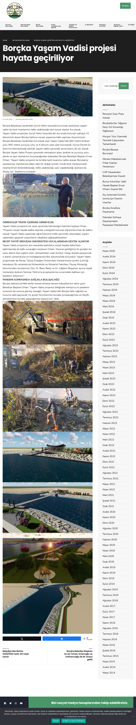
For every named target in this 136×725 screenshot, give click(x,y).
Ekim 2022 (108, 400)
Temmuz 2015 (110, 656)
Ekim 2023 (108, 334)
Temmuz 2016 (110, 633)
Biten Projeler (39, 25)
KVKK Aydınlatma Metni (56, 26)
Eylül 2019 (109, 583)
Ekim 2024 (108, 267)
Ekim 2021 (108, 461)
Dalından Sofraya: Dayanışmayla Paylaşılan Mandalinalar (115, 221)
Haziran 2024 (110, 289)
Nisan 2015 (109, 661)
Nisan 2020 (109, 550)
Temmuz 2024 (110, 284)
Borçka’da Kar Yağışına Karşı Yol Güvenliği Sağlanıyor (114, 127)
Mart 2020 (108, 556)
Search (124, 86)
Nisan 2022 (109, 434)
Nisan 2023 (109, 367)
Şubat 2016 (109, 650)
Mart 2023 (108, 373)
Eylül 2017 (109, 611)
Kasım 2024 (109, 262)
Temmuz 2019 (110, 595)
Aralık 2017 (109, 606)
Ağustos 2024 (110, 278)
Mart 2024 (108, 306)
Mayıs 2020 (109, 545)
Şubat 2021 (109, 500)
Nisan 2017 (109, 617)
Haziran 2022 (110, 423)
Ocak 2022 (108, 445)
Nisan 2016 (109, 645)
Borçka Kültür (102, 25)
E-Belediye (89, 25)
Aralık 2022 (109, 389)
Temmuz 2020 (110, 534)
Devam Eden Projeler (25, 25)
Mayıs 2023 (109, 362)
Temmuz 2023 (110, 350)
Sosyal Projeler (9, 25)
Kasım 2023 (109, 328)
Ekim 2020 (108, 522)
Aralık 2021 (109, 450)
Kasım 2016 (109, 622)
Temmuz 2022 (110, 417)
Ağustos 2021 (110, 473)
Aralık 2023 (109, 323)
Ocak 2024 (108, 317)
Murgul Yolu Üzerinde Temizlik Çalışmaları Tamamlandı (115, 140)
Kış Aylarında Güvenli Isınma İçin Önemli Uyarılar (114, 198)
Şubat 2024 (109, 312)
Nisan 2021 (109, 489)
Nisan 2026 (109, 251)
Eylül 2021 (109, 467)
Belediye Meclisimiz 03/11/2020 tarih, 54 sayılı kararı (16, 652)
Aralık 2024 (109, 256)
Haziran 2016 (110, 639)
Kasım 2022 (109, 395)
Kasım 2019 (109, 572)
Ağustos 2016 (110, 628)
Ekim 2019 (108, 578)
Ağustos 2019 (110, 589)
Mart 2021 (108, 495)
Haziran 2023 (110, 356)
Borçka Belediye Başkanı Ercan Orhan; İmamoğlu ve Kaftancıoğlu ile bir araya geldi (78, 654)
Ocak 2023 (108, 384)
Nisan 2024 (109, 301)
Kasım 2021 (109, 456)
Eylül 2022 (109, 406)
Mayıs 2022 (109, 428)
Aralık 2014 (109, 667)
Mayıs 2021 (109, 484)
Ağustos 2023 (110, 345)
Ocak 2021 (108, 506)
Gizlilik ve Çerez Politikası (73, 26)
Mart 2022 (108, 439)
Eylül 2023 (109, 339)
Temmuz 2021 (110, 478)
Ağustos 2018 (110, 600)
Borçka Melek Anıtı (118, 25)
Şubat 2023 (109, 378)
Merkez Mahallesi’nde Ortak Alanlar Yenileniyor (114, 162)
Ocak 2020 (108, 561)
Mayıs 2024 (109, 295)
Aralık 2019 (109, 567)
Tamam (56, 721)
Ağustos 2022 (110, 411)
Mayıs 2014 (109, 672)
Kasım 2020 (109, 517)
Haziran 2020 (110, 539)
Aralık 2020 (109, 511)
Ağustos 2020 (110, 528)
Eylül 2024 (109, 273)
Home (5, 40)
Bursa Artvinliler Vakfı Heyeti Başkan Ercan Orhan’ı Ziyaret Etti (114, 185)
